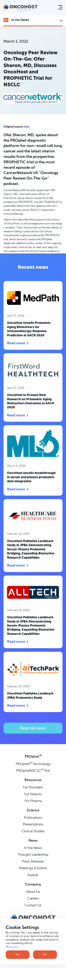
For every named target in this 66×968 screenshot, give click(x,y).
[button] (60, 7)
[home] (20, 7)
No (45, 954)
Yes (17, 954)
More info (12, 946)
